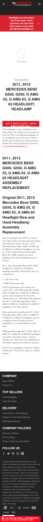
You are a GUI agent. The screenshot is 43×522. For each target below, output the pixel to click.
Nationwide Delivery (11, 421)
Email (4, 347)
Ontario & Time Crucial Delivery (16, 417)
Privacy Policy (8, 437)
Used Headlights (9, 396)
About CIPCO (8, 380)
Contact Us (7, 384)
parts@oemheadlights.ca (16, 146)
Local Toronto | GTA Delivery (15, 413)
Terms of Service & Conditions (16, 441)
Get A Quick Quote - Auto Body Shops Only (21, 124)
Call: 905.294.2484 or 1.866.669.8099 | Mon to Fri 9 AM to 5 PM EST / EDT (20, 519)
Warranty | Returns (10, 433)
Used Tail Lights (9, 401)
